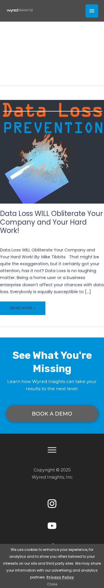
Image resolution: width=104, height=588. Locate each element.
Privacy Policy (60, 577)
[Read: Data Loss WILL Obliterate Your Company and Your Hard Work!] (52, 151)
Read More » (22, 310)
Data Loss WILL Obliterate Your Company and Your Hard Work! (51, 222)
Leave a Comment (32, 239)
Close (52, 584)
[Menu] (52, 450)
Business (66, 239)
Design (84, 239)
